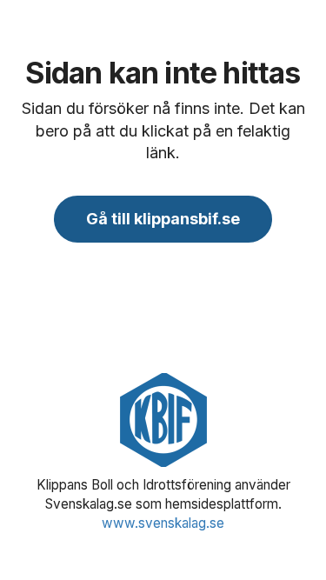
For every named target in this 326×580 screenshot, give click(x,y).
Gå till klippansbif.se (163, 219)
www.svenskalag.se (163, 523)
